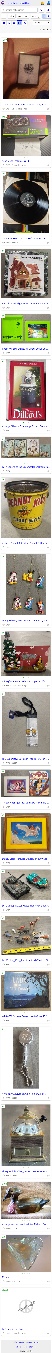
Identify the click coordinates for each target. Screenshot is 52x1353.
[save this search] (48, 10)
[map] (24, 22)
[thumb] (9, 22)
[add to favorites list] (3, 108)
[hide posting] (48, 108)
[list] (3, 22)
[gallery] (19, 22)
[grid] (14, 22)
